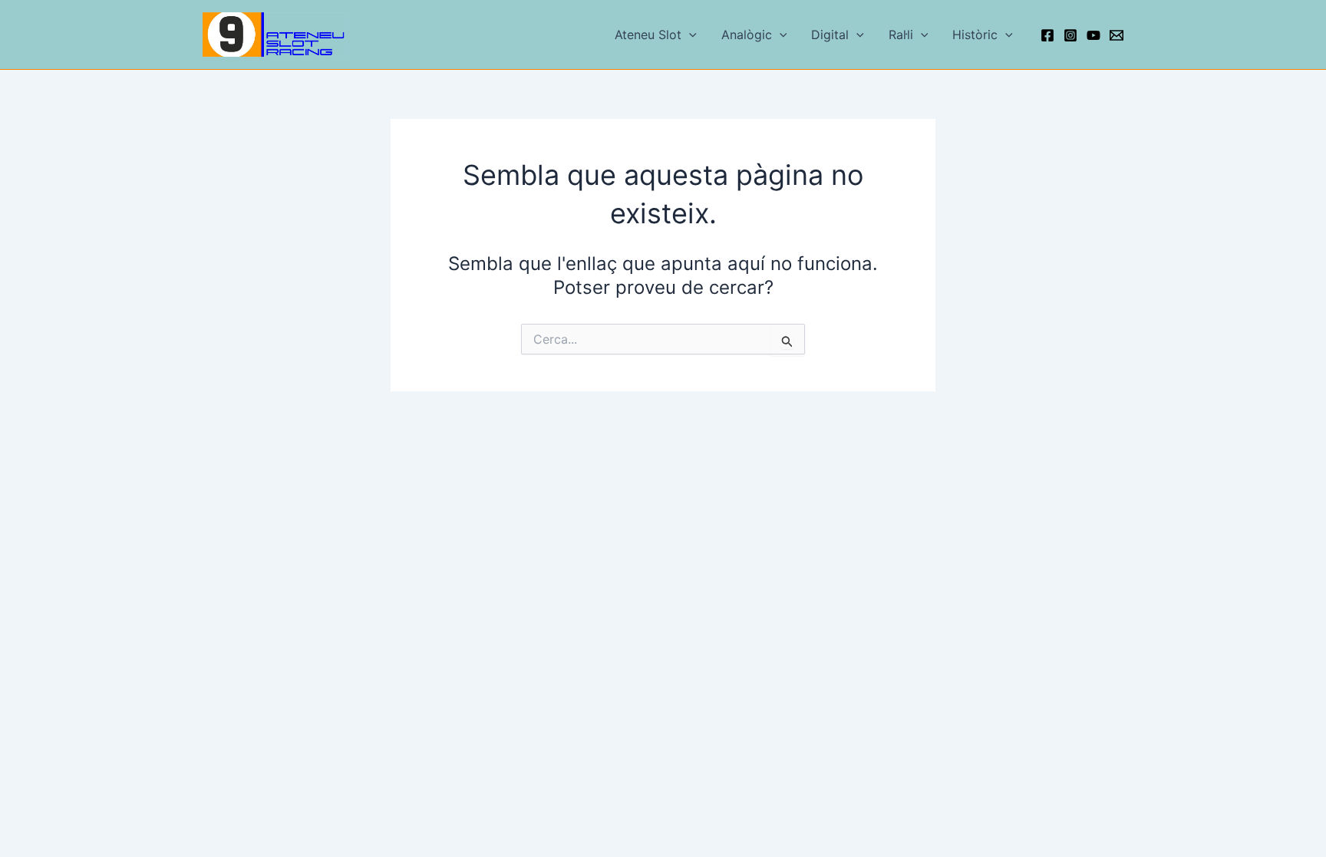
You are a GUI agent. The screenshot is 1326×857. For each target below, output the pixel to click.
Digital (830, 34)
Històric (975, 34)
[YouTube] (1093, 35)
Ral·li (901, 34)
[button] (689, 34)
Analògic (746, 34)
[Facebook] (1047, 35)
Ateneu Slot (648, 34)
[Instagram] (1070, 35)
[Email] (1116, 35)
